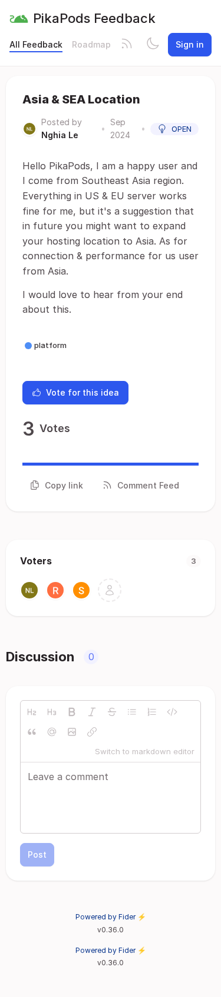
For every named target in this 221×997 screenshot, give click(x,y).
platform (50, 345)
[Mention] (52, 732)
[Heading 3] (52, 712)
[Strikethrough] (112, 712)
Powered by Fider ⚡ (110, 916)
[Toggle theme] (152, 44)
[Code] (172, 712)
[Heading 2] (32, 712)
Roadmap (91, 44)
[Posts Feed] (126, 44)
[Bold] (72, 712)
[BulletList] (132, 712)
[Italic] (92, 712)
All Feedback (35, 44)
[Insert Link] (92, 732)
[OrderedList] (152, 712)
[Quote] (32, 732)
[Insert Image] (72, 732)
